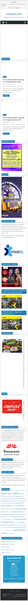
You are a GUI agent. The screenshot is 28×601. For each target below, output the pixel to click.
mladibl (11, 84)
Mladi (5, 506)
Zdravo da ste (10, 533)
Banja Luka (9, 493)
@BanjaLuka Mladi (10, 549)
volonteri (6, 527)
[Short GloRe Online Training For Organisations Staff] (14, 68)
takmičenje (16, 522)
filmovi (16, 498)
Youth (3, 530)
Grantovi (10, 501)
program (16, 512)
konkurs (19, 503)
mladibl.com (14, 14)
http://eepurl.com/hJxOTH (19, 485)
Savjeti (20, 516)
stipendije (20, 519)
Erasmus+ (4, 498)
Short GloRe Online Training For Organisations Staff (13, 80)
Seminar (4, 519)
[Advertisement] (14, 43)
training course (22, 124)
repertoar (22, 514)
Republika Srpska (6, 516)
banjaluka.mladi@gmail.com (7, 468)
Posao (20, 508)
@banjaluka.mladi (10, 541)
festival (11, 498)
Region (16, 514)
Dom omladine (18, 496)
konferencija (11, 503)
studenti (7, 522)
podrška (12, 509)
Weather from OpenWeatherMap (14, 581)
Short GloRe (16, 86)
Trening (12, 525)
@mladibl (7, 547)
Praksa (9, 511)
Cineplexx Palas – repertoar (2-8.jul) (24, 410)
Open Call (5, 509)
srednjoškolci (11, 519)
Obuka (12, 506)
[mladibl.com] (3, 22)
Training (20, 86)
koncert (4, 503)
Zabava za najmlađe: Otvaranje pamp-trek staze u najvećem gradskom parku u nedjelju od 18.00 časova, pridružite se (24, 370)
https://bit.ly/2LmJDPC (9, 237)
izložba (15, 500)
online (5, 86)
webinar (22, 527)
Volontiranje (14, 527)
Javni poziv (22, 501)
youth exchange (10, 530)
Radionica (8, 514)
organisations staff (10, 86)
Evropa (4, 76)
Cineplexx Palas (8, 496)
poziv (4, 512)
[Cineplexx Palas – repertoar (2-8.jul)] (12, 406)
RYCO (13, 516)
